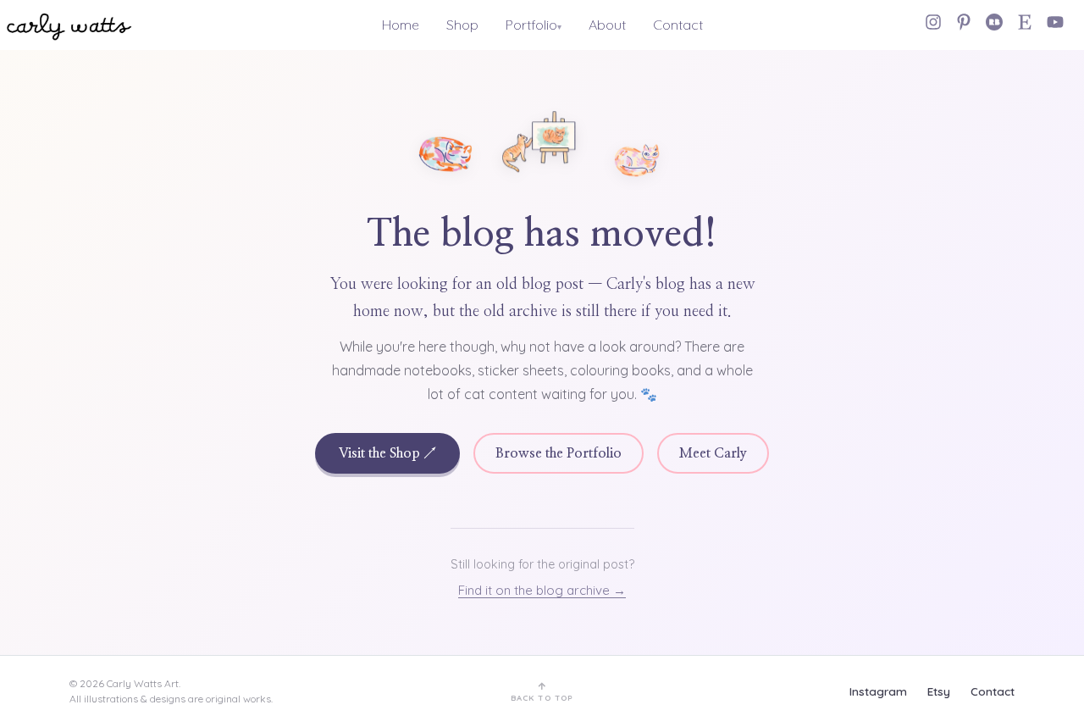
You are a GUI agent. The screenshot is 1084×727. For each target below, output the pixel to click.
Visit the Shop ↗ (387, 453)
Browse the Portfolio (558, 453)
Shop (462, 24)
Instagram (878, 691)
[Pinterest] (963, 22)
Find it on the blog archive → (542, 590)
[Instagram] (933, 22)
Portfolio (531, 24)
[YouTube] (1055, 22)
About (607, 24)
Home (400, 24)
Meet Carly (713, 453)
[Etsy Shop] (1024, 22)
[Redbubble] (994, 22)
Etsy (938, 691)
